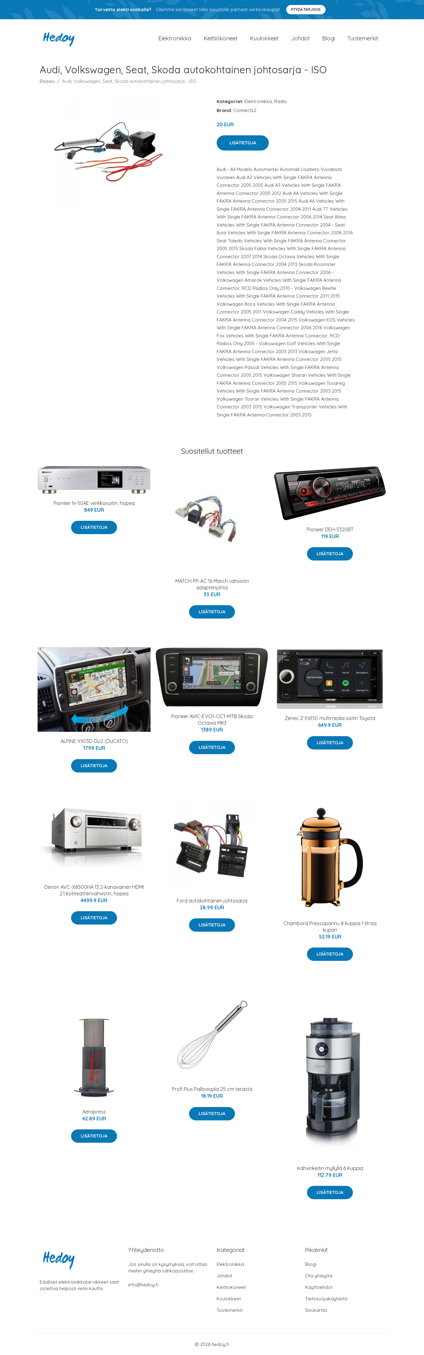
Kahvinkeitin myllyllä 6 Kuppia (330, 1168)
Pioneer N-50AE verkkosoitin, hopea (94, 503)
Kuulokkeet (264, 38)
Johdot (300, 38)
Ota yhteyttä (318, 1276)
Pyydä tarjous (306, 9)
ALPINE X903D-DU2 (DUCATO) (94, 741)
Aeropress (94, 1112)
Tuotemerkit (362, 38)
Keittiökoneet (220, 38)
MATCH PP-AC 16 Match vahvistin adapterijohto (212, 584)
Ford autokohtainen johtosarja (212, 901)
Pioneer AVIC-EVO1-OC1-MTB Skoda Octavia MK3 (212, 719)
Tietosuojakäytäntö (326, 1299)
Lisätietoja (242, 143)
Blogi (328, 38)
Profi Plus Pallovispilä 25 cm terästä (212, 1089)
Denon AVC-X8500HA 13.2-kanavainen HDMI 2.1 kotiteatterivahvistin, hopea (94, 890)
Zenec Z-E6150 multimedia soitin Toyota (330, 718)
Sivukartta (316, 1310)
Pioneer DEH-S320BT (330, 529)
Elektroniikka (174, 38)
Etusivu (47, 81)
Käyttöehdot (318, 1287)
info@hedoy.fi (143, 1285)
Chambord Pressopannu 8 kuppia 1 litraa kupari (330, 926)
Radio (280, 101)
